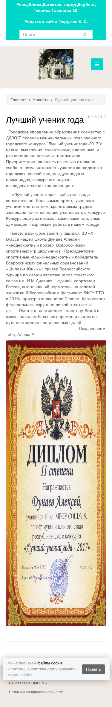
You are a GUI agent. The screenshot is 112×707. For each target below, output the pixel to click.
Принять (93, 669)
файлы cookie (49, 663)
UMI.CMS (39, 683)
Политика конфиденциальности (36, 692)
